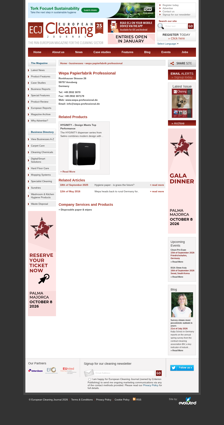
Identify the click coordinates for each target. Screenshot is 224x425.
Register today (171, 5)
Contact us (168, 11)
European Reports (41, 108)
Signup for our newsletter (176, 14)
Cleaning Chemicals (42, 152)
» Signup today (182, 77)
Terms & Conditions (82, 399)
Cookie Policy (122, 399)
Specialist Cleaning (41, 181)
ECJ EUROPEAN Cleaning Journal (65, 33)
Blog (147, 52)
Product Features (40, 76)
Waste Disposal (39, 203)
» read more (157, 184)
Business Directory (42, 132)
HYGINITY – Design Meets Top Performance (78, 127)
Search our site (168, 21)
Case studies (102, 52)
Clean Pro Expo (178, 250)
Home (37, 52)
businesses (76, 63)
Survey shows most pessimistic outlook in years (181, 323)
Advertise (168, 8)
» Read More (67, 171)
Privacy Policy (150, 385)
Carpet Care (38, 145)
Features (127, 52)
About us (58, 52)
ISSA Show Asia (179, 268)
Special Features (40, 95)
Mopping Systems (41, 174)
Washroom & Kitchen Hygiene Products (42, 196)
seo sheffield (183, 401)
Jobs (184, 52)
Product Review (39, 101)
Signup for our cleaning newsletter (107, 363)
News (79, 52)
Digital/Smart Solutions (38, 160)
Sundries (36, 187)
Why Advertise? (39, 120)
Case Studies (38, 82)
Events (166, 52)
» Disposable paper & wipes (75, 209)
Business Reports (40, 89)
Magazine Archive (41, 114)
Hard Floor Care (40, 168)
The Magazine (39, 63)
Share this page (182, 63)
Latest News (38, 70)
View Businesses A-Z (42, 139)
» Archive (178, 123)
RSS (138, 399)
